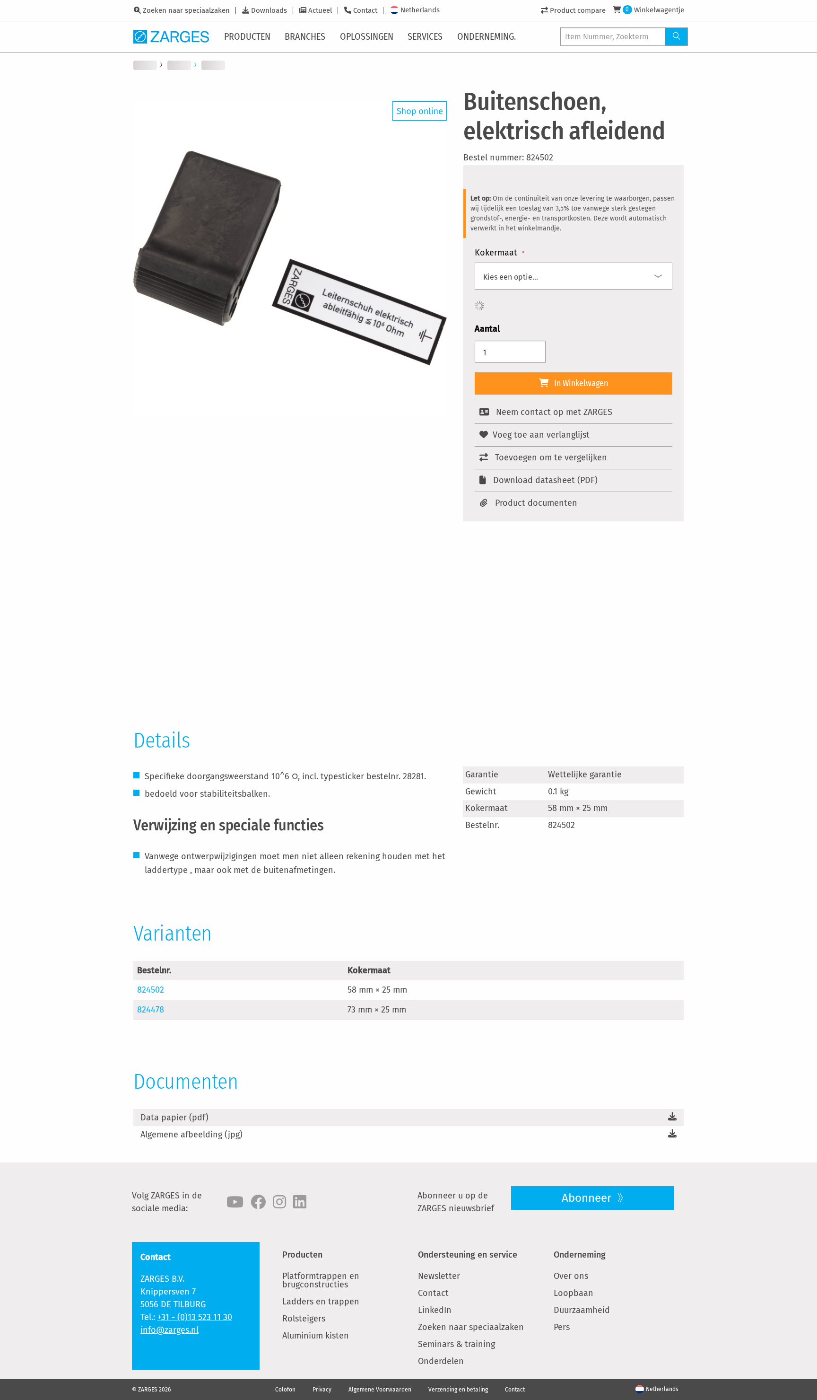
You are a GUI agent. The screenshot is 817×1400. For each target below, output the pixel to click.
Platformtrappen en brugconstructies (320, 1280)
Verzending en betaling (458, 1389)
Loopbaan (573, 1293)
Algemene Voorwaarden (379, 1389)
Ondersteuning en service (467, 1255)
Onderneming (580, 1255)
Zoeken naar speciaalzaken (186, 10)
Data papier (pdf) (174, 1117)
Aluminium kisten (315, 1335)
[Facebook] (258, 1202)
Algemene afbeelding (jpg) (191, 1134)
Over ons (571, 1276)
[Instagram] (279, 1202)
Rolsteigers (303, 1318)
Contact (365, 10)
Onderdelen (441, 1361)
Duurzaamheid (582, 1310)
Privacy (322, 1389)
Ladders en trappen (320, 1301)
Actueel (320, 10)
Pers (562, 1327)
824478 (150, 1009)
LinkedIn (435, 1310)
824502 (150, 990)
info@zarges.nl (169, 1330)
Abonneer (588, 1198)
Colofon (285, 1389)
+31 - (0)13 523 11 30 (194, 1317)
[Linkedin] (299, 1202)
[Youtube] (234, 1202)
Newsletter (439, 1276)
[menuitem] (247, 36)
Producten (302, 1255)
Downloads (269, 10)
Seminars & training (456, 1344)
